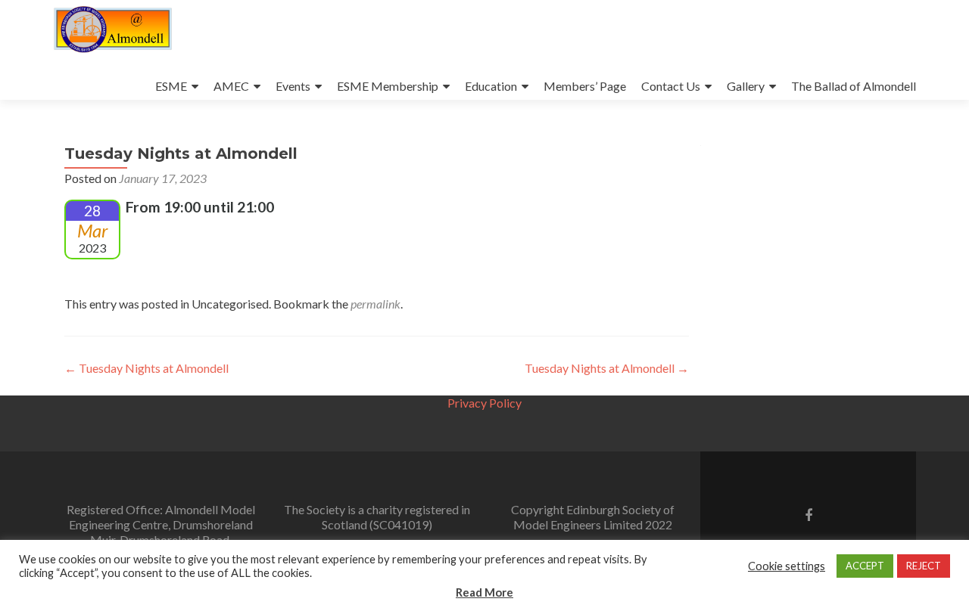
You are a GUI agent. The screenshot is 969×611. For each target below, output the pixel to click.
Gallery (746, 86)
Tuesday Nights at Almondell (146, 368)
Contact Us (670, 86)
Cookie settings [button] (786, 566)
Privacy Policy (484, 402)
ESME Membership (387, 86)
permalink (375, 303)
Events (293, 86)
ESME (171, 86)
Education (491, 86)
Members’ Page (585, 86)
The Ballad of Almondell (853, 86)
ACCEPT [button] (865, 566)
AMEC (231, 86)
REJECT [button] (923, 566)
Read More (484, 592)
